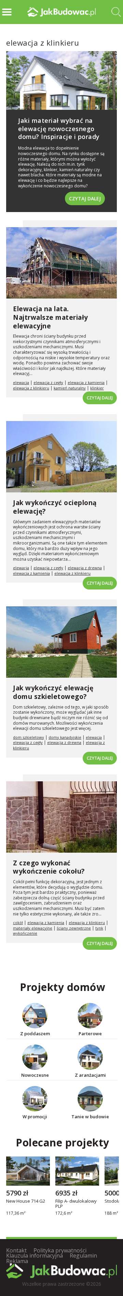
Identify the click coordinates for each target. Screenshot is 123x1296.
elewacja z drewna (85, 567)
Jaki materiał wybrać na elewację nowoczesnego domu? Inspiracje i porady (59, 128)
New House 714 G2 (25, 1201)
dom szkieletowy (28, 737)
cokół (18, 922)
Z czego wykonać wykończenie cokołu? (49, 867)
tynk (99, 928)
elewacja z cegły (48, 382)
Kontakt (16, 1250)
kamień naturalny (70, 387)
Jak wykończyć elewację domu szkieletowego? (53, 692)
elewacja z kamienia (86, 382)
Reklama (17, 1261)
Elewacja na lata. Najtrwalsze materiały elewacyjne (50, 317)
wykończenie (25, 933)
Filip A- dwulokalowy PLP (76, 1204)
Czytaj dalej (85, 198)
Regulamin (83, 1255)
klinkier (97, 387)
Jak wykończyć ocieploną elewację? (55, 507)
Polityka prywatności (59, 1250)
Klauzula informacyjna (34, 1255)
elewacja (21, 382)
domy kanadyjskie (65, 737)
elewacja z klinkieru (31, 387)
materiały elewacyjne (32, 928)
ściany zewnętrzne (74, 928)
